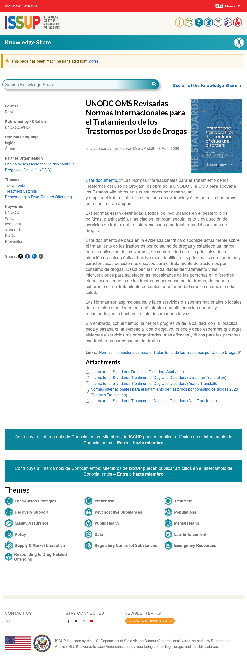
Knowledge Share (28, 42)
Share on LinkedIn (34, 256)
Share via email (41, 256)
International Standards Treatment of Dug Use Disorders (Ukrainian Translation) (158, 377)
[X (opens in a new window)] (76, 621)
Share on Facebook (27, 256)
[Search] (137, 84)
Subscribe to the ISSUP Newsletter (150, 621)
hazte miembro (148, 442)
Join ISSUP (32, 6)
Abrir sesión (13, 6)
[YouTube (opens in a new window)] (92, 621)
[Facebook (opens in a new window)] (68, 621)
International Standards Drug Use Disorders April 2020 (137, 371)
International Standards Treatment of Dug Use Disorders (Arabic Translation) (155, 383)
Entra (122, 442)
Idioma (230, 6)
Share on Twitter (21, 256)
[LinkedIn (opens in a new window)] (84, 621)
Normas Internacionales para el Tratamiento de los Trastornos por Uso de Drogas (168, 352)
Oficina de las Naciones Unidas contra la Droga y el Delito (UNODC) (40, 166)
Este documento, (102, 180)
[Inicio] (32, 27)
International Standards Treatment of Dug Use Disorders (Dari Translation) (153, 400)
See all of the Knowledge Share (205, 85)
